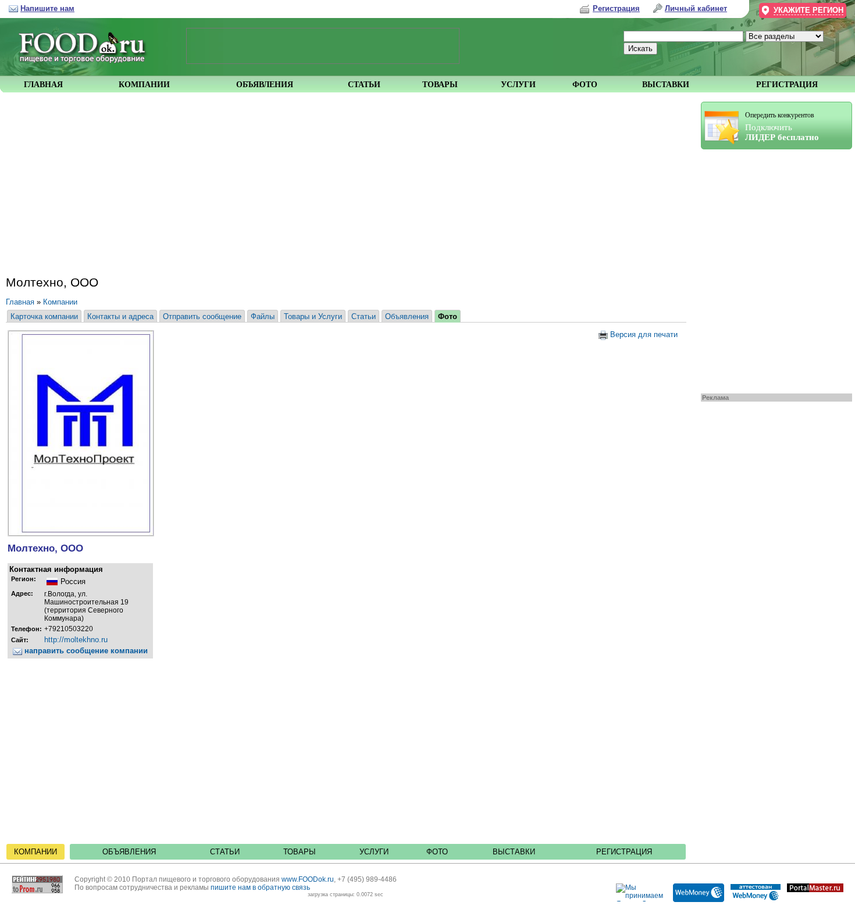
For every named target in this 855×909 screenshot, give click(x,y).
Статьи (363, 316)
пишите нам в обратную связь (260, 887)
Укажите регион (808, 10)
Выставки (514, 851)
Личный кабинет (696, 8)
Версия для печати (643, 334)
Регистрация (624, 851)
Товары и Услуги (313, 316)
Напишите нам (47, 8)
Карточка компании (44, 316)
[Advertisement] (770, 268)
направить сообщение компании (85, 650)
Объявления (407, 316)
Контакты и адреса (120, 316)
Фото (447, 316)
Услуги (374, 851)
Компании (60, 302)
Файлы (263, 316)
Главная (20, 302)
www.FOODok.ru (308, 879)
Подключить (782, 126)
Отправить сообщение (202, 316)
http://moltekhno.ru (76, 639)
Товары (299, 851)
